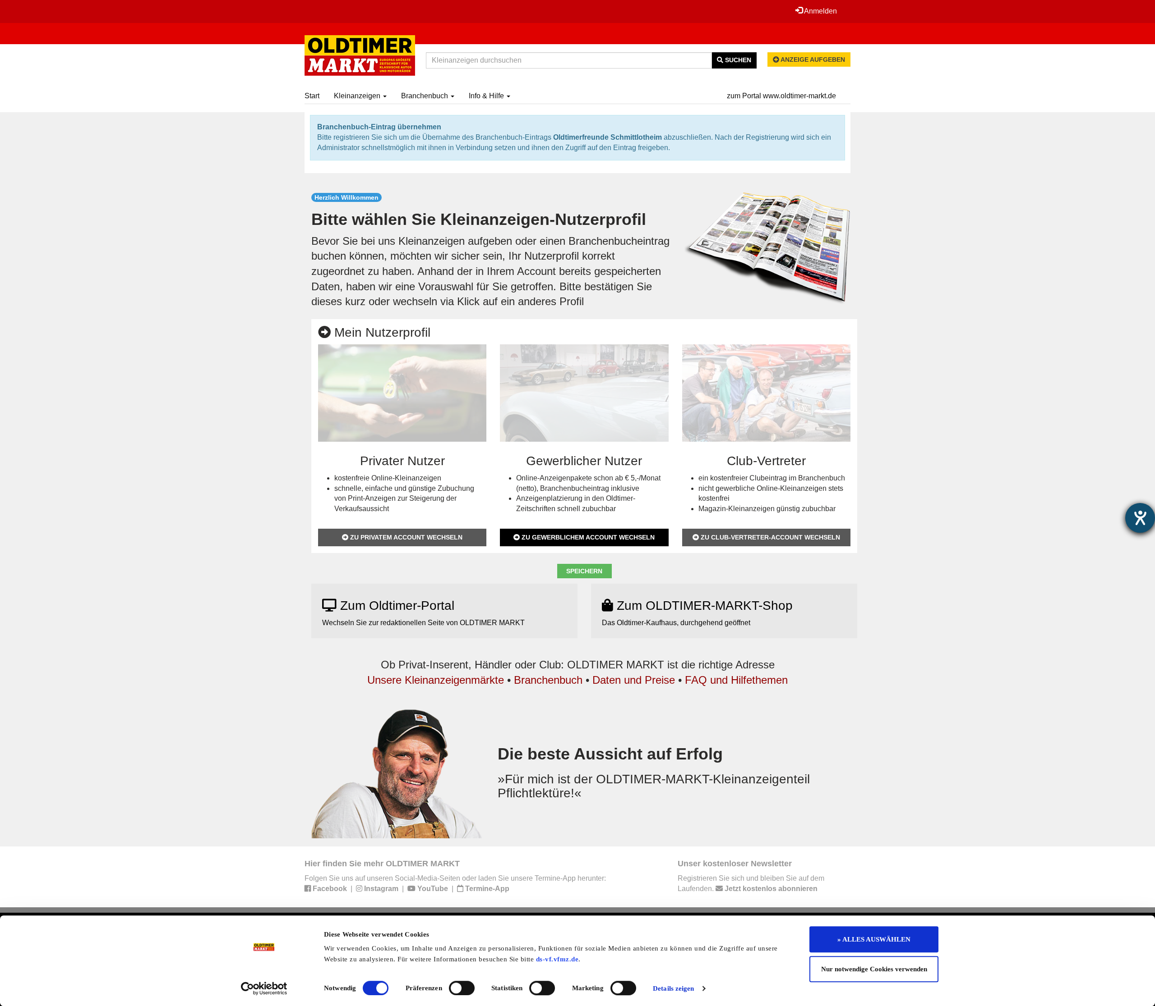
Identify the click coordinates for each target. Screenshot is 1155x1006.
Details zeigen (673, 988)
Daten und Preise (633, 680)
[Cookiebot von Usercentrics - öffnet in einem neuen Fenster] (264, 988)
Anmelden (820, 11)
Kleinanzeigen (358, 96)
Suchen (737, 60)
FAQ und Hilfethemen (736, 680)
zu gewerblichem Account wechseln (587, 537)
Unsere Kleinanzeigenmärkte (435, 680)
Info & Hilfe (487, 96)
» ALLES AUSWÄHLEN (873, 939)
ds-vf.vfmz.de (557, 959)
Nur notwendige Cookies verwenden (874, 969)
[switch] (462, 988)
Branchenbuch (425, 96)
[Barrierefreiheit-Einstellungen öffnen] (1140, 518)
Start (312, 96)
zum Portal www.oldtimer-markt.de (781, 96)
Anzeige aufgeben (812, 59)
